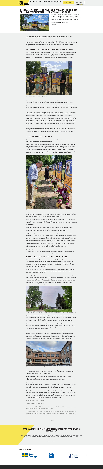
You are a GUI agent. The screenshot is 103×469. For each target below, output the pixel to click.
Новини (32, 1)
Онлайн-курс (57, 3)
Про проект (39, 1)
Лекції (32, 3)
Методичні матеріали (54, 1)
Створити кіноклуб (68, 2)
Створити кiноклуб (51, 441)
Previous (16, 455)
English (82, 4)
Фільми (45, 1)
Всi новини (51, 420)
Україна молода (64, 22)
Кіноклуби (44, 3)
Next (86, 455)
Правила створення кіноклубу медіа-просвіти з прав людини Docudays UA (51, 430)
